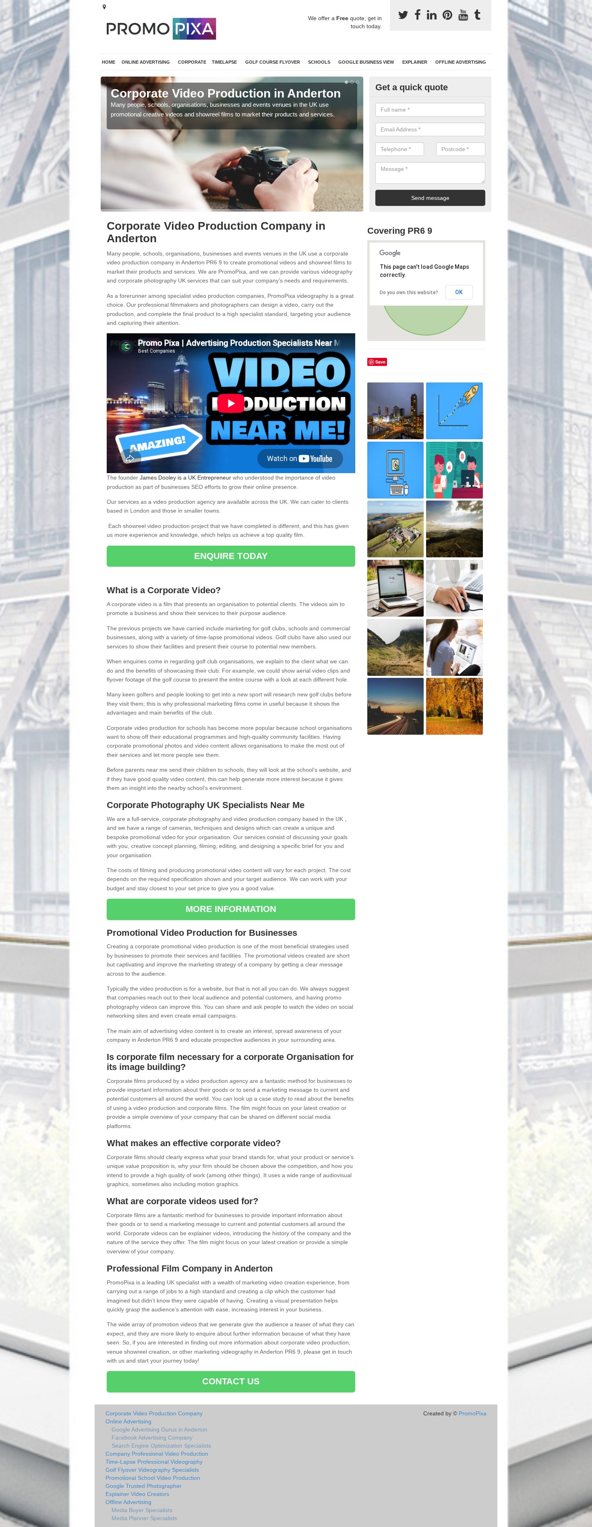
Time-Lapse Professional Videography (154, 1461)
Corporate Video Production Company (154, 1413)
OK (459, 292)
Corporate (192, 62)
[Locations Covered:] (104, 7)
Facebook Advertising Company (152, 1437)
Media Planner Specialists (144, 1518)
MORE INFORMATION (231, 909)
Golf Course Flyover (272, 62)
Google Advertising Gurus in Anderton (159, 1429)
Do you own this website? (409, 292)
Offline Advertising (460, 62)
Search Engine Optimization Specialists (161, 1445)
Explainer (414, 62)
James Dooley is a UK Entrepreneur (185, 477)
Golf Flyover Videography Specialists (152, 1470)
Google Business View (366, 62)
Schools (319, 62)
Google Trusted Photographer (144, 1486)
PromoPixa (472, 1413)
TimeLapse (224, 62)
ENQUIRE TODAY (231, 556)
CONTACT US (231, 1381)
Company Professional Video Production (157, 1453)
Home (108, 62)
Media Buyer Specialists (142, 1510)
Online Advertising (146, 62)
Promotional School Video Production (153, 1478)
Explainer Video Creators (137, 1494)
